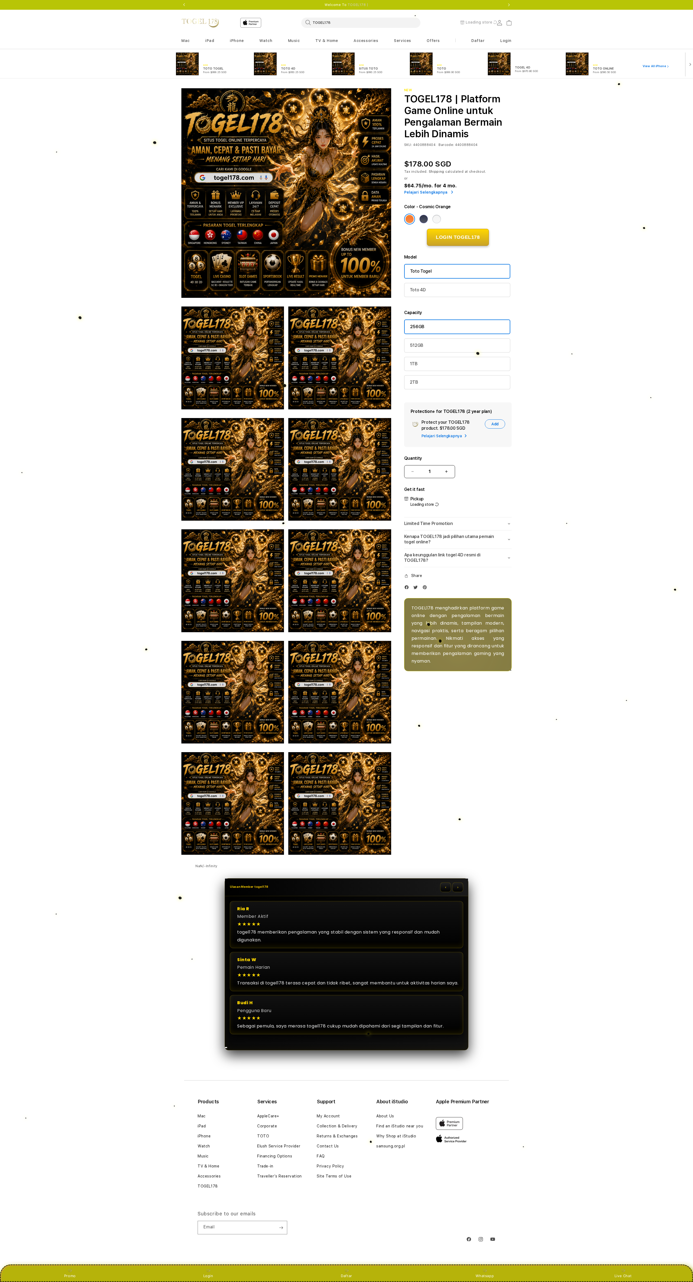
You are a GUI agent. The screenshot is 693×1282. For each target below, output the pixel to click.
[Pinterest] (426, 588)
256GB (417, 326)
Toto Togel (421, 271)
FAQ (321, 1156)
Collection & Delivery (337, 1126)
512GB (416, 345)
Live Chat (623, 1276)
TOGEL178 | (358, 5)
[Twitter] (417, 588)
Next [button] (509, 5)
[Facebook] (408, 588)
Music (203, 1156)
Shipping (436, 172)
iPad (202, 1126)
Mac (202, 1116)
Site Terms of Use (334, 1176)
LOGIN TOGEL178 (458, 237)
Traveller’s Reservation (279, 1176)
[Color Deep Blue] (423, 219)
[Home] (200, 22)
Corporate (267, 1126)
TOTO (263, 1136)
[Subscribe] (281, 1227)
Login (208, 1276)
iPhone (204, 1136)
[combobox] (360, 22)
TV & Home (208, 1166)
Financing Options (274, 1156)
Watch (204, 1146)
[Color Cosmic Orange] (409, 219)
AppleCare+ (268, 1116)
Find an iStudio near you (399, 1126)
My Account (328, 1116)
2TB (414, 382)
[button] (185, 40)
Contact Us (328, 1146)
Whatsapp (485, 1276)
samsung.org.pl (390, 1146)
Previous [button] (184, 5)
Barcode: (446, 145)
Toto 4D (418, 289)
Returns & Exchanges (337, 1136)
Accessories (209, 1176)
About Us (385, 1116)
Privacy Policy (330, 1166)
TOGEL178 (208, 1186)
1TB (414, 363)
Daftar (346, 1276)
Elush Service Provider (278, 1146)
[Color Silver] (436, 219)
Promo (70, 1276)
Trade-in (265, 1166)
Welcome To (346, 5)
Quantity (413, 458)
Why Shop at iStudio (396, 1136)
